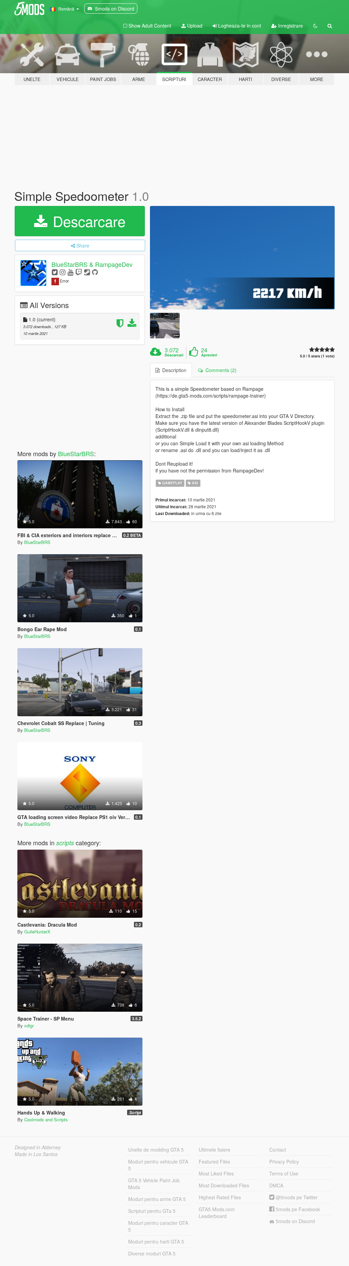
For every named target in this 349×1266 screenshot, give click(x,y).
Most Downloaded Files (224, 1185)
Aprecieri (209, 355)
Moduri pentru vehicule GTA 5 (158, 1165)
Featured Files (214, 1161)
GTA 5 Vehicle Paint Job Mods (154, 1183)
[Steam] (87, 272)
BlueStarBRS (76, 453)
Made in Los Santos (36, 1154)
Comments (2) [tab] (220, 370)
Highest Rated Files (220, 1197)
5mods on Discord (294, 1221)
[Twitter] (54, 272)
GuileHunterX (37, 931)
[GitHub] (95, 272)
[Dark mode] (315, 25)
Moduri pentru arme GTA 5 (157, 1199)
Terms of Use (283, 1173)
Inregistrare (290, 25)
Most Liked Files (216, 1173)
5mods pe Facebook (297, 1209)
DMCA (276, 1185)
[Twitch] (78, 272)
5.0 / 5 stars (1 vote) (317, 356)
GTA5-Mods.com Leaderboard (217, 1212)
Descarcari (174, 355)
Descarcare (87, 221)
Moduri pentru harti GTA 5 (156, 1241)
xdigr (29, 1025)
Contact (277, 1149)
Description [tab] (173, 370)
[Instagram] (62, 272)
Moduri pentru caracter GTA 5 (158, 1226)
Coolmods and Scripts (46, 1119)
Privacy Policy (284, 1161)
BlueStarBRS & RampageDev (92, 264)
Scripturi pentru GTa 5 (152, 1210)
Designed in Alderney (38, 1147)
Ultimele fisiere (214, 1149)
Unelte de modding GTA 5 (156, 1149)
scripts (65, 842)
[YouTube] (70, 272)
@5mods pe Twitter (296, 1197)
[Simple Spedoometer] (242, 257)
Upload (194, 25)
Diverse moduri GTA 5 (152, 1253)
